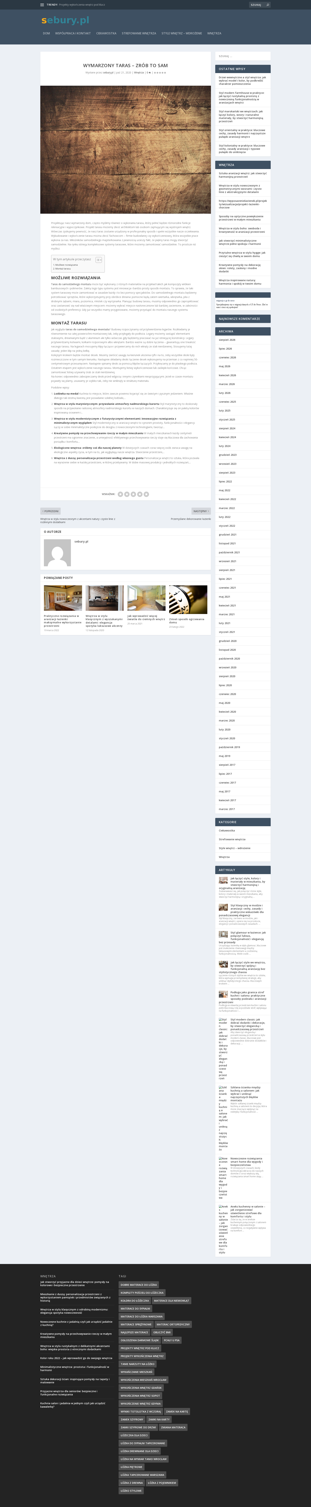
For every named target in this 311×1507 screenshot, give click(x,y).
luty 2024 (224, 446)
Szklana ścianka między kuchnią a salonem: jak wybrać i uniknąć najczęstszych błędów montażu (246, 1094)
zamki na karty (159, 1419)
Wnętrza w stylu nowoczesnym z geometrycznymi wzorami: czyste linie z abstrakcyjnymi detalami (240, 189)
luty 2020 (224, 729)
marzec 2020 (227, 720)
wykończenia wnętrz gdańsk (141, 1387)
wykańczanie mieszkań (136, 1372)
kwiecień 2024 (227, 437)
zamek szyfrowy (132, 1419)
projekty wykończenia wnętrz (142, 1356)
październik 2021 (229, 552)
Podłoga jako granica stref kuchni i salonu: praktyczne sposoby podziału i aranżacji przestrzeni (242, 997)
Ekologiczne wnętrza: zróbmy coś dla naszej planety (88, 447)
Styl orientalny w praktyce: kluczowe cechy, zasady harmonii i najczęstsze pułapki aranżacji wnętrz (242, 133)
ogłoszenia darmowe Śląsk (140, 1340)
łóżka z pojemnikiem (162, 1482)
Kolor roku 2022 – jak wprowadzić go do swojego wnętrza (76, 1358)
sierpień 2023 (227, 472)
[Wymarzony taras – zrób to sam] (125, 150)
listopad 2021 (227, 543)
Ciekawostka (106, 33)
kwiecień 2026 (227, 375)
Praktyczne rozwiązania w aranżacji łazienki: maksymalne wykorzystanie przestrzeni (62, 620)
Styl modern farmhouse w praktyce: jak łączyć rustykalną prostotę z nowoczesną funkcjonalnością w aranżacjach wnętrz (241, 97)
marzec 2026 (227, 384)
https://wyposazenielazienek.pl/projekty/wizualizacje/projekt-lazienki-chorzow (243, 204)
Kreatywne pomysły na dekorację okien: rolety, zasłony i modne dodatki (240, 268)
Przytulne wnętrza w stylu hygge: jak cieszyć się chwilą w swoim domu (242, 254)
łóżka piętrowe (131, 1467)
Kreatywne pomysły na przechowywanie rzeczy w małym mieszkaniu (98, 433)
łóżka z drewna (132, 1482)
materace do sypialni (135, 1308)
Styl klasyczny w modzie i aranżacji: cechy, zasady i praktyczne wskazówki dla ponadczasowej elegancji (241, 910)
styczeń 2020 (227, 738)
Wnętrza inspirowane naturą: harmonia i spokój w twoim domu (240, 281)
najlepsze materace (134, 1332)
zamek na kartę (177, 1411)
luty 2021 (224, 623)
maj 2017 (224, 791)
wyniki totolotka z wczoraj (141, 1411)
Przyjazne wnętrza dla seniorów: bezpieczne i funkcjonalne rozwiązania (68, 1392)
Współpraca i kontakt (73, 33)
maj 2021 (224, 596)
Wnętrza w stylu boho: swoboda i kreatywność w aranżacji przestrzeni (242, 230)
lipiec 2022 (225, 481)
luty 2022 (224, 517)
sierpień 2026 (227, 339)
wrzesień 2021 (227, 561)
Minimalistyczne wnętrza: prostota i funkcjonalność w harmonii (74, 1368)
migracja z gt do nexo (225, 300)
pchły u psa (171, 1340)
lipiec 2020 (225, 685)
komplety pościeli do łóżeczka (142, 1292)
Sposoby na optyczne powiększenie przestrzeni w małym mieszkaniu (241, 218)
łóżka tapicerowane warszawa (142, 1475)
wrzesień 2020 (227, 667)
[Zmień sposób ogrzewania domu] (188, 599)
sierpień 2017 (227, 764)
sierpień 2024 (227, 428)
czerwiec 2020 (227, 694)
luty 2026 (224, 393)
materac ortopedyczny (173, 1324)
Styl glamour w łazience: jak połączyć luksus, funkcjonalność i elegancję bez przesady (242, 937)
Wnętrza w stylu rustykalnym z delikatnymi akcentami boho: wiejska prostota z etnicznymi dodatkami (75, 1347)
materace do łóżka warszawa (142, 1316)
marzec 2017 (227, 809)
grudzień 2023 (227, 454)
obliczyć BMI (162, 1332)
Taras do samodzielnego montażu (71, 284)
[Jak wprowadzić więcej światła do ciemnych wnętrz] (146, 598)
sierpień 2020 (227, 676)
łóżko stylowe (131, 1490)
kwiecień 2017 (227, 800)
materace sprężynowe (136, 1324)
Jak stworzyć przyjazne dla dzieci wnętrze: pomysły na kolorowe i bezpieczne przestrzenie (74, 1283)
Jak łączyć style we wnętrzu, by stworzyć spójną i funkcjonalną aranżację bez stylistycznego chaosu (242, 967)
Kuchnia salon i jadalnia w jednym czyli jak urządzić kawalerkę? (72, 1405)
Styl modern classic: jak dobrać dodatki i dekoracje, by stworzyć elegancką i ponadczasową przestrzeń (248, 1024)
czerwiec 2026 (227, 357)
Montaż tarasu (63, 268)
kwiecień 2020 (227, 711)
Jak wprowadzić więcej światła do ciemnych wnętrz (146, 617)
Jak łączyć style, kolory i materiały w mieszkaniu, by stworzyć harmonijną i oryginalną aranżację (242, 883)
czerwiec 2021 (227, 587)
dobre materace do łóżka (139, 1284)
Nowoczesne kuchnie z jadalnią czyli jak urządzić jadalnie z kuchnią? (76, 1323)
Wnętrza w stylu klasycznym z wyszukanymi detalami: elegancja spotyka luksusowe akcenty (104, 620)
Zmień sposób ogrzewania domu (186, 620)
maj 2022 (224, 490)
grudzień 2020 (227, 641)
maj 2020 (224, 703)
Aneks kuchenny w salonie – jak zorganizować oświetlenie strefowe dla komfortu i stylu (248, 1211)
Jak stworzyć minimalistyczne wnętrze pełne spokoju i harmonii (240, 242)
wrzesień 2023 (227, 463)
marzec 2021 (227, 614)
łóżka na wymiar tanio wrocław (143, 1459)
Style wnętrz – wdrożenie (182, 33)
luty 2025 (224, 410)
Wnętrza (214, 33)
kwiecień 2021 (227, 605)
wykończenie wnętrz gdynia (141, 1403)
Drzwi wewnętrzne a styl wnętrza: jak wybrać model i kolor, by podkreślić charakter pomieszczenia (242, 81)
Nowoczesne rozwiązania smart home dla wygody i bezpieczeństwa (247, 1162)
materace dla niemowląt (171, 1300)
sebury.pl (108, 72)
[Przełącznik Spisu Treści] (97, 260)
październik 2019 (229, 747)
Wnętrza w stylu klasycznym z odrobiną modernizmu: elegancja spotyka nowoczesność (74, 1311)
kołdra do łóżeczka (135, 1300)
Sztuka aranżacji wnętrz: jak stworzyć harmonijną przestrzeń (243, 175)
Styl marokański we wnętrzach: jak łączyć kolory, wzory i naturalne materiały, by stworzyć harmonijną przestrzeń (241, 116)
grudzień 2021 (227, 534)
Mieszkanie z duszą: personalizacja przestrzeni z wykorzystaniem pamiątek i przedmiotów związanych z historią (75, 1297)
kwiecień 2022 (227, 499)
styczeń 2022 (227, 525)
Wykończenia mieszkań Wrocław (143, 1380)
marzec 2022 (227, 508)
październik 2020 (229, 658)
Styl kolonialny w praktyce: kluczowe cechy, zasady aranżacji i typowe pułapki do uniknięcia (242, 149)
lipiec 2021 (225, 579)
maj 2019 (224, 756)
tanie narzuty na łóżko (137, 1364)
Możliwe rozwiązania (66, 264)
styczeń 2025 (227, 419)
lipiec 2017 (225, 773)
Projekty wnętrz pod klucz (140, 1348)
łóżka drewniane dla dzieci (140, 1451)
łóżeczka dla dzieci (134, 1435)
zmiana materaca (173, 1427)
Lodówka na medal (66, 393)
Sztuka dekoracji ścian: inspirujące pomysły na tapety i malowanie (75, 1380)
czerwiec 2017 (227, 782)
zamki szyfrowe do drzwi (138, 1427)
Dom (46, 33)
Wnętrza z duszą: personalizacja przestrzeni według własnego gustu (98, 458)
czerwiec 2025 (227, 401)
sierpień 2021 (227, 570)
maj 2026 (224, 366)
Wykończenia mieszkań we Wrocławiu (81, 4)
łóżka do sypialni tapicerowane (143, 1443)
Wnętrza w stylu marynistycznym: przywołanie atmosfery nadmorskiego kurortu (106, 404)
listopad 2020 (227, 649)
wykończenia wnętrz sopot (140, 1395)
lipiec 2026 (225, 348)
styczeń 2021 (227, 632)
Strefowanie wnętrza (139, 33)
